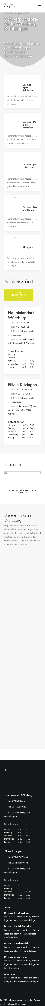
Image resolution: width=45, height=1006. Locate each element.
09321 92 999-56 (23, 393)
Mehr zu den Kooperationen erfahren (22, 491)
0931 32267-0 (22, 322)
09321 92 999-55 (24, 389)
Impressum (21, 1004)
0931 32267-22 (22, 326)
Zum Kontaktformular (18, 295)
